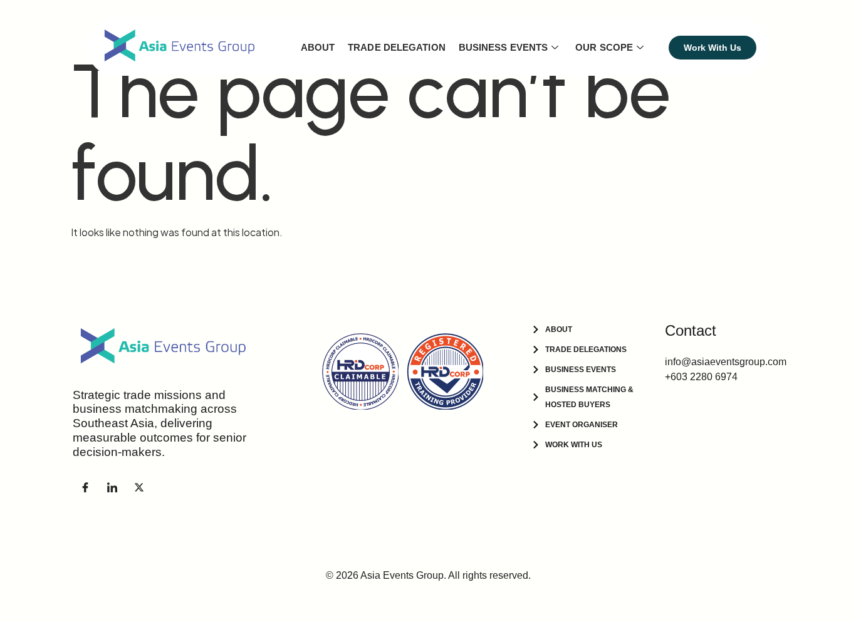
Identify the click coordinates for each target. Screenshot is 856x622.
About (318, 47)
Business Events (503, 47)
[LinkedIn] (112, 487)
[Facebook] (85, 487)
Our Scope (604, 47)
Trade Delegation (397, 47)
